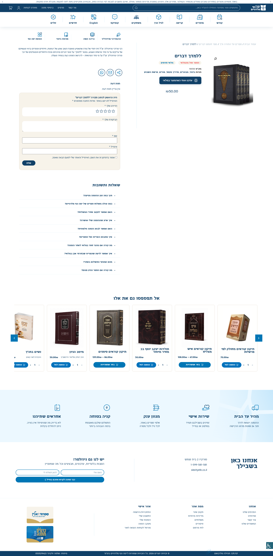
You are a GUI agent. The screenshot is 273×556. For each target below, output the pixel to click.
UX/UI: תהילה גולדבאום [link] (226, 553)
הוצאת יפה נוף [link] (35, 39)
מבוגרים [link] (184, 72)
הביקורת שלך (109, 119)
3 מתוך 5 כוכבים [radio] (105, 111)
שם (114, 136)
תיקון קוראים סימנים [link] (112, 351)
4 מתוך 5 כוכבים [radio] (101, 111)
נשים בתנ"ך (33, 352)
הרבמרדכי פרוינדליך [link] (111, 39)
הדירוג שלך (111, 106)
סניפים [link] (61, 8)
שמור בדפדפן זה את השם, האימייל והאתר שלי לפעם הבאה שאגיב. (83, 157)
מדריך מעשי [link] (172, 72)
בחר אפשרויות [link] (193, 365)
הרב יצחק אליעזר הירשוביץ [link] (72, 357)
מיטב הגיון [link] (76, 352)
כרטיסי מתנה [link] (47, 8)
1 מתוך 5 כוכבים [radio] (113, 111)
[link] (269, 545)
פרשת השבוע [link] (151, 72)
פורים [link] (162, 72)
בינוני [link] (192, 72)
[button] (270, 2)
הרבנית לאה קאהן (33, 357)
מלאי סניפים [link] (167, 63)
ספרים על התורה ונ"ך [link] (231, 44)
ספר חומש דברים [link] (208, 44)
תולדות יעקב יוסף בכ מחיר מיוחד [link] (154, 350)
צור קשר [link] (72, 8)
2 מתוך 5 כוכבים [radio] (109, 111)
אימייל (113, 147)
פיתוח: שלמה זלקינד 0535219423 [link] (51, 553)
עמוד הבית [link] (250, 44)
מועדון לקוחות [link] (30, 8)
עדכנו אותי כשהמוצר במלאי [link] (177, 80)
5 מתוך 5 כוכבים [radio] (97, 111)
